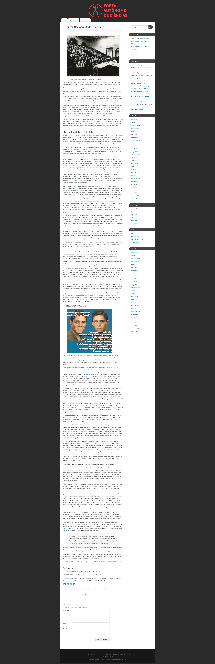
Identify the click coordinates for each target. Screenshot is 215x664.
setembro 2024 (135, 125)
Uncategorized (89, 30)
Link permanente (115, 589)
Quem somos (73, 20)
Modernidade (81, 589)
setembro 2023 (135, 128)
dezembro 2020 (135, 169)
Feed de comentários (137, 239)
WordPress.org (135, 242)
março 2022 (134, 152)
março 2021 (134, 163)
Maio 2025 (134, 122)
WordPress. (123, 659)
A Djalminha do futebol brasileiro (140, 38)
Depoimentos (85, 20)
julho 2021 (134, 157)
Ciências (68, 589)
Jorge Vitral (69, 30)
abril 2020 (134, 193)
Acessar (133, 233)
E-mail (65, 629)
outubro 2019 (135, 199)
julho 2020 (134, 184)
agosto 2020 (134, 181)
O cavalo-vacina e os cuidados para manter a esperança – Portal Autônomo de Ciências (141, 83)
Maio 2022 (134, 149)
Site (64, 634)
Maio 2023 (134, 131)
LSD (132, 217)
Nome (65, 623)
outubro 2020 (135, 175)
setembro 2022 (135, 140)
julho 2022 (134, 143)
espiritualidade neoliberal (90, 374)
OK (150, 27)
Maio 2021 (134, 160)
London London (135, 52)
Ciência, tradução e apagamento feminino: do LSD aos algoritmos (141, 75)
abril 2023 (134, 134)
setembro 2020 (135, 178)
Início (64, 20)
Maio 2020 (134, 190)
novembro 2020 (135, 172)
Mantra (117, 659)
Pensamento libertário (91, 589)
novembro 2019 (135, 196)
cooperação (134, 209)
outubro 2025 (135, 119)
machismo (134, 220)
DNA (132, 212)
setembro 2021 (135, 155)
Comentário (65, 610)
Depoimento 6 (135, 55)
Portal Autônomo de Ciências (96, 659)
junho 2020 (134, 187)
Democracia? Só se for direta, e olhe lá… (75, 595)
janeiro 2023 (134, 137)
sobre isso (66, 530)
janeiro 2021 (134, 166)
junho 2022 (134, 146)
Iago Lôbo (134, 214)
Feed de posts (135, 236)
